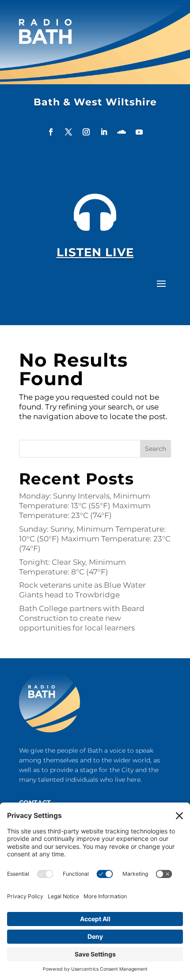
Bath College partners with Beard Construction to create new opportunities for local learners (81, 618)
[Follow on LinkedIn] (104, 132)
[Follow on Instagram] (86, 132)
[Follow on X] (68, 132)
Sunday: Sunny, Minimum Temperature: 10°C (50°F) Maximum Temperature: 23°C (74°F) (95, 539)
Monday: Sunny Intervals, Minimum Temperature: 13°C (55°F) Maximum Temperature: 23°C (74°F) (85, 505)
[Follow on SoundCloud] (121, 132)
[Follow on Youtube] (139, 132)
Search (155, 449)
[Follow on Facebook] (51, 132)
